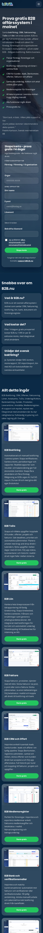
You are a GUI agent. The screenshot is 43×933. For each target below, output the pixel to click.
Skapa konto (21, 250)
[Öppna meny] (38, 4)
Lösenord (9, 212)
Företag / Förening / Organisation (21, 164)
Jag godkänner (20, 242)
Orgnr (7, 175)
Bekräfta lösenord (13, 228)
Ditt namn (9, 190)
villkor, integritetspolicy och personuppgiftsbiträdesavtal (20, 242)
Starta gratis (21, 490)
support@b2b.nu (25, 261)
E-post (8, 201)
